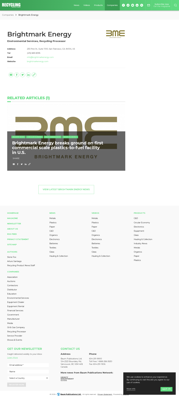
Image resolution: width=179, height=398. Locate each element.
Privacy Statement (18, 239)
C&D (51, 231)
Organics (53, 235)
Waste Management (52, 137)
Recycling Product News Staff (21, 265)
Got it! (166, 389)
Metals (52, 218)
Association (12, 277)
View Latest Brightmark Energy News (66, 189)
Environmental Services (18, 298)
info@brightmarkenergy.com (40, 57)
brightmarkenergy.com (37, 61)
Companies (112, 5)
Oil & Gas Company (16, 327)
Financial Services (15, 311)
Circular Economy (34, 137)
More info (131, 389)
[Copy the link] (34, 74)
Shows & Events (14, 340)
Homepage (12, 213)
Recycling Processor (16, 332)
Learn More (12, 357)
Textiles (52, 248)
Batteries (53, 243)
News (76, 5)
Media (10, 323)
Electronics (54, 239)
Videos (86, 5)
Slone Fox (11, 257)
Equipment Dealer (15, 302)
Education (12, 294)
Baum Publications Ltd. (71, 394)
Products (98, 5)
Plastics (52, 223)
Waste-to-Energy (70, 137)
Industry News (18, 137)
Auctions (11, 281)
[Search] (175, 5)
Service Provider (14, 336)
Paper (52, 227)
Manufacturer (13, 319)
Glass (51, 252)
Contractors (12, 285)
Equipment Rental (15, 306)
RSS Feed (12, 234)
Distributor (12, 290)
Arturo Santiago (14, 261)
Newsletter (14, 224)
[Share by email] (11, 74)
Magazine (12, 218)
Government (13, 315)
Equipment (139, 231)
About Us (12, 229)
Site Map (12, 245)
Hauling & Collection (58, 256)
